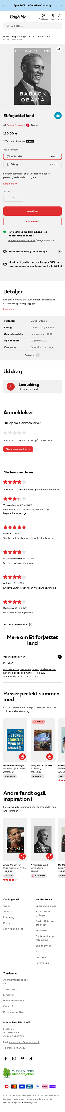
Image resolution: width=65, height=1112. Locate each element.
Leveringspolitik (31, 1102)
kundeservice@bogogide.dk (24, 1042)
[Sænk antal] (8, 198)
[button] (10, 879)
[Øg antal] (20, 198)
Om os (6, 905)
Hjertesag (8, 917)
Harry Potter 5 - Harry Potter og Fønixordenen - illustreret (43, 765)
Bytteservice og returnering (45, 938)
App (38, 951)
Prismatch (41, 930)
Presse (6, 923)
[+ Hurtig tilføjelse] (22, 756)
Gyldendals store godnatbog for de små (15, 765)
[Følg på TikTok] (31, 1058)
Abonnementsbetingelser (15, 981)
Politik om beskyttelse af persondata (19, 1099)
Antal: (6, 191)
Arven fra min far (12, 865)
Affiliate (7, 911)
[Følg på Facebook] (5, 1058)
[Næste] (61, 5)
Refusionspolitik (46, 1099)
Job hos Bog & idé (13, 928)
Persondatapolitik (13, 1012)
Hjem (6, 36)
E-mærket (8, 994)
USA (36, 676)
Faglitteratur (28, 36)
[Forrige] (3, 5)
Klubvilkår (8, 1006)
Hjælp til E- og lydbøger (43, 913)
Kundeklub (41, 957)
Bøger (15, 36)
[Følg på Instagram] (14, 1058)
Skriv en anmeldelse (18, 449)
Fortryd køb (42, 962)
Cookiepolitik (10, 989)
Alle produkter (11, 669)
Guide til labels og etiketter (45, 923)
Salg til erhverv (44, 945)
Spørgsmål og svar (46, 905)
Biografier (43, 36)
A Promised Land (39, 865)
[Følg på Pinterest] (22, 1058)
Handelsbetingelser (14, 1000)
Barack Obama (14, 125)
